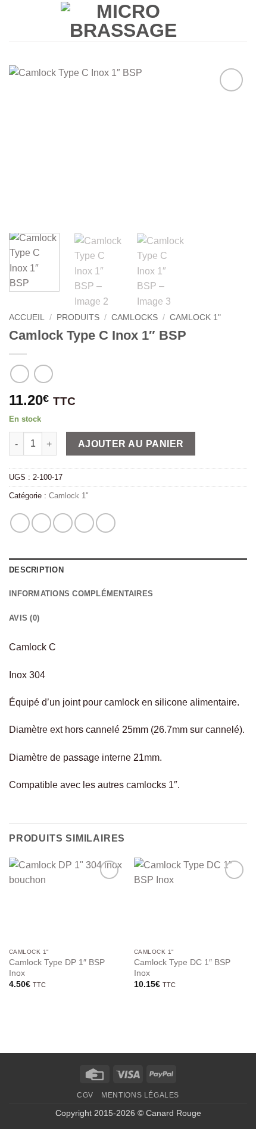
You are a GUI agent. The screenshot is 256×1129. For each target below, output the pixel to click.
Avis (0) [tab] (24, 617)
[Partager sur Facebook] (41, 523)
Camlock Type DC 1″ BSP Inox (182, 968)
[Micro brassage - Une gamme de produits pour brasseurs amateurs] (123, 21)
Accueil (27, 317)
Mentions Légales (140, 1095)
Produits (78, 317)
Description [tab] (36, 569)
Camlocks (134, 317)
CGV (85, 1095)
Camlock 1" (195, 317)
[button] (16, 20)
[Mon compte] (201, 21)
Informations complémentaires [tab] (81, 593)
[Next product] (19, 374)
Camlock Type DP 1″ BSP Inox (57, 968)
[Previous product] (43, 374)
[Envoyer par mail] (84, 523)
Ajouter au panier (131, 444)
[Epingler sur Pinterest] (105, 523)
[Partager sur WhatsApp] (20, 523)
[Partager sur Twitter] (63, 523)
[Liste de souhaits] (221, 21)
